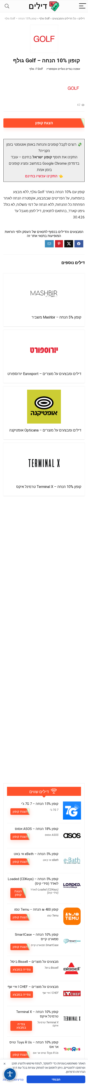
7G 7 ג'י (54, 809)
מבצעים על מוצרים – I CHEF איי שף (33, 987)
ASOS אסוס (51, 835)
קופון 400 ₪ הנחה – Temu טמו (36, 909)
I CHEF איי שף (50, 992)
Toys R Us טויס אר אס (45, 1053)
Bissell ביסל (51, 967)
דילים (82, 18)
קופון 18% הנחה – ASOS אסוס (36, 829)
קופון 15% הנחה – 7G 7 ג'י (39, 804)
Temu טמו (52, 915)
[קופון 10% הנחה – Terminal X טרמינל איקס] (44, 463)
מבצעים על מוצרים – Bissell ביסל (34, 962)
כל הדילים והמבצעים (64, 18)
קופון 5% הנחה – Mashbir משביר (56, 317)
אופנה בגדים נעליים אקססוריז (63, 68)
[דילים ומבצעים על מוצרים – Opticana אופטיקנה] (44, 407)
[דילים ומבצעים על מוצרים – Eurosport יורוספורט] (44, 350)
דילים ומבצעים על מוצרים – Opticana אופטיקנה (45, 430)
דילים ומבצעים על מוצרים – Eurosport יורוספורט (44, 374)
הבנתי (56, 1079)
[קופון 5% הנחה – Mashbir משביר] (44, 294)
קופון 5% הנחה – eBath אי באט (36, 854)
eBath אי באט (50, 860)
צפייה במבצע (22, 969)
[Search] (7, 6)
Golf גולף (44, 18)
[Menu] (82, 6)
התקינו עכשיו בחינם (41, 176)
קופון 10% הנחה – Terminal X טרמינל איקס (48, 487)
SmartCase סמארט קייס (44, 945)
